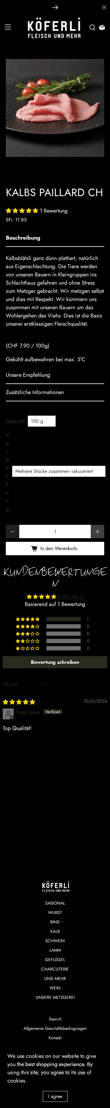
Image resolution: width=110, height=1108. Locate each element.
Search (55, 1019)
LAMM (55, 950)
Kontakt (55, 1038)
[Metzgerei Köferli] (55, 27)
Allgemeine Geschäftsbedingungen (55, 1028)
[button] (22, 211)
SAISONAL (55, 903)
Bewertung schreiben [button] (55, 662)
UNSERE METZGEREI (55, 997)
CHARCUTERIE (55, 969)
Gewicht (15, 421)
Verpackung (7, 472)
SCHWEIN (55, 941)
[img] (19, 702)
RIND (55, 922)
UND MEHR (55, 978)
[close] (104, 7)
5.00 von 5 (70, 597)
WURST (55, 912)
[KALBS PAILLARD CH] (55, 108)
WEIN (55, 988)
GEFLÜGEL (55, 960)
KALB (55, 931)
